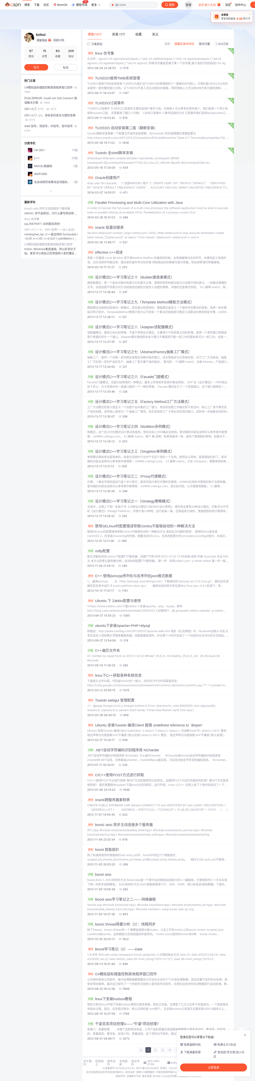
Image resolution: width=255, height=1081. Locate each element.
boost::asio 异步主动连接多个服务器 (120, 825)
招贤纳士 (99, 1062)
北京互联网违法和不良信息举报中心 (105, 1072)
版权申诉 (120, 1076)
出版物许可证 (134, 1076)
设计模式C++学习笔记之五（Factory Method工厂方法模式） (139, 402)
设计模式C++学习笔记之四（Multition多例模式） (130, 427)
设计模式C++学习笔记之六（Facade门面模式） (129, 377)
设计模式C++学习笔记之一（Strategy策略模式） (130, 501)
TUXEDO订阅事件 (106, 103)
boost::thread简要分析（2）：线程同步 (122, 924)
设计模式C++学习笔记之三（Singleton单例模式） (131, 452)
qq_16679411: (33, 223)
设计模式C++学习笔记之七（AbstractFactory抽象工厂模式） (140, 352)
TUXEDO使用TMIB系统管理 (114, 78)
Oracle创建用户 (104, 178)
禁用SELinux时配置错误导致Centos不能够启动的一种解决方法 (141, 526)
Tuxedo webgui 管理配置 (111, 700)
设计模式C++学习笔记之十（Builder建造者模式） (131, 277)
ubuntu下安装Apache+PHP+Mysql (119, 626)
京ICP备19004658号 (147, 1068)
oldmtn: (29, 213)
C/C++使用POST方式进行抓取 (116, 775)
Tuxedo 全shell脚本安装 (110, 153)
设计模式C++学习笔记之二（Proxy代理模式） (128, 476)
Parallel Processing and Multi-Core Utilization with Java (135, 203)
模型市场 (81, 4)
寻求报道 (123, 1062)
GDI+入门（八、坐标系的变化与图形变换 (50, 117)
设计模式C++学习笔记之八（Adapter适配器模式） (132, 327)
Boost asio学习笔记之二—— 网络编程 (122, 899)
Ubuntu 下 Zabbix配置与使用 (114, 601)
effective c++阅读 (105, 252)
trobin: (28, 249)
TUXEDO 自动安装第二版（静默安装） (123, 128)
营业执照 (147, 1076)
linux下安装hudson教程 (110, 999)
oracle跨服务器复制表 (109, 800)
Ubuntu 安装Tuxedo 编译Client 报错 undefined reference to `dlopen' (145, 725)
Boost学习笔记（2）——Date (115, 949)
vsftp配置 (99, 551)
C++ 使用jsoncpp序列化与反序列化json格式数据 (130, 576)
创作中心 (240, 4)
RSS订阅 (223, 43)
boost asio (99, 875)
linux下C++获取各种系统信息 (115, 675)
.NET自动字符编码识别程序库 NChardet (123, 750)
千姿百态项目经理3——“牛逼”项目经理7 (123, 1024)
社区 (46, 4)
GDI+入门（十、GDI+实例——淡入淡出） (50, 229)
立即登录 (213, 1067)
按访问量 (204, 43)
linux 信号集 (101, 53)
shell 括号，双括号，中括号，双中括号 (49, 128)
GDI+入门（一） (40, 108)
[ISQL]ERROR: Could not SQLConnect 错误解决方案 (50, 100)
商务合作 (111, 1062)
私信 (66, 67)
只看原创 (96, 44)
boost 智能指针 (103, 850)
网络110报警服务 (145, 1072)
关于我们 (87, 1062)
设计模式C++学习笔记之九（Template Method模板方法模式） (141, 302)
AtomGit (62, 4)
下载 (36, 4)
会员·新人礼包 (207, 4)
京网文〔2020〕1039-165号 (175, 1068)
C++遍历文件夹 (104, 651)
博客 (27, 4)
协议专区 (135, 1062)
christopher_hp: (34, 234)
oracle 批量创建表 (106, 228)
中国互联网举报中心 (166, 1072)
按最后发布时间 (184, 43)
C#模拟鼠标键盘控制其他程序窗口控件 (122, 974)
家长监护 (130, 1072)
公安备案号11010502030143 (119, 1068)
